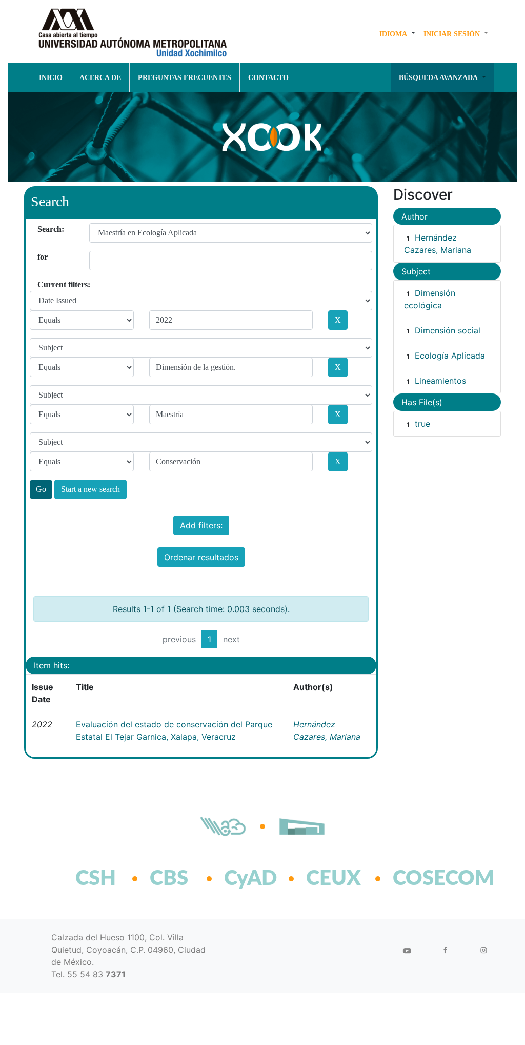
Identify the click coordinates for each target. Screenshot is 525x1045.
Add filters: (201, 525)
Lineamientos (440, 381)
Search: (41, 229)
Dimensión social (447, 330)
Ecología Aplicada (450, 355)
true (422, 424)
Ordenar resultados (201, 557)
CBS (169, 879)
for (41, 256)
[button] (397, 34)
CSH (95, 879)
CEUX (333, 879)
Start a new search (90, 489)
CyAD (250, 879)
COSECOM (421, 879)
